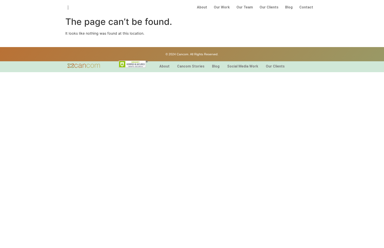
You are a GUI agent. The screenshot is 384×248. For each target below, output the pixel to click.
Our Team (244, 7)
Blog (289, 7)
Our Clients (269, 7)
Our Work (222, 7)
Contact (306, 7)
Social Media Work (242, 66)
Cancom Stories (190, 66)
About (202, 7)
